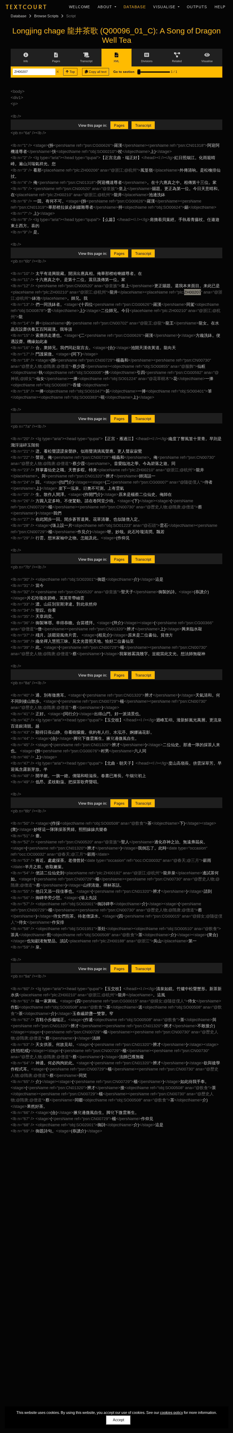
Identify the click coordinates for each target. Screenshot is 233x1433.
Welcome (79, 7)
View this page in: (92, 125)
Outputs (197, 7)
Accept (118, 1420)
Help (220, 7)
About (106, 7)
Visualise (165, 7)
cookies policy (171, 1413)
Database (135, 7)
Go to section (123, 72)
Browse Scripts (46, 16)
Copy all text (97, 72)
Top (72, 72)
